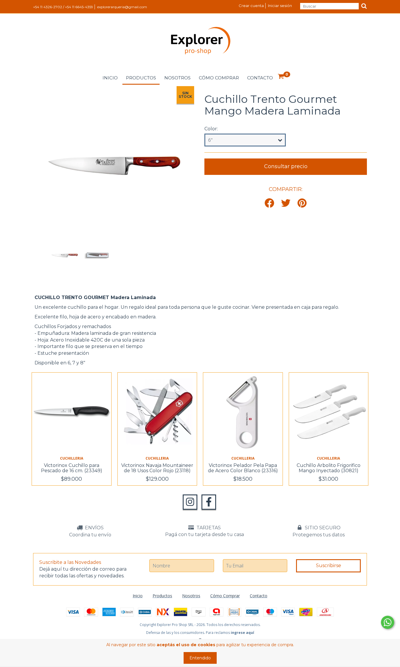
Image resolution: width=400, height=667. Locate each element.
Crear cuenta (251, 5)
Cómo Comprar (219, 78)
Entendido (200, 658)
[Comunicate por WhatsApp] (387, 622)
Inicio (110, 78)
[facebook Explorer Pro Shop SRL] (208, 502)
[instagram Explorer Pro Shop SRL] (190, 502)
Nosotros (177, 78)
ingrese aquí (242, 632)
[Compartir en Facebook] (269, 203)
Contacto (260, 78)
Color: (211, 129)
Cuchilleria (71, 458)
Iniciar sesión (280, 5)
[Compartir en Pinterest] (302, 203)
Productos (141, 78)
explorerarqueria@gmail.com (122, 7)
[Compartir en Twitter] (285, 203)
